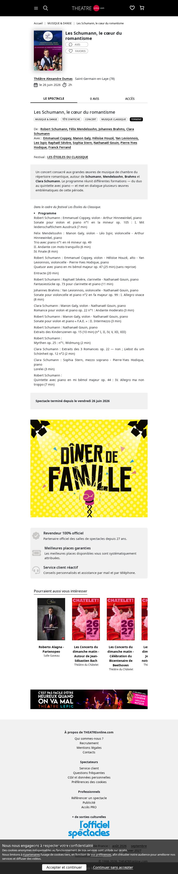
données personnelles (94, 777)
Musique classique (113, 119)
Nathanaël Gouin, (107, 143)
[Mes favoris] (132, 8)
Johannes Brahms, (112, 129)
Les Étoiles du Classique (67, 157)
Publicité (89, 802)
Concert (90, 119)
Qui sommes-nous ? (89, 738)
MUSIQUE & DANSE (46, 119)
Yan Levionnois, (127, 138)
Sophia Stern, (83, 143)
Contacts (89, 752)
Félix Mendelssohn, (83, 129)
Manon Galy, (82, 138)
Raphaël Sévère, (60, 143)
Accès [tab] (130, 99)
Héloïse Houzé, (103, 138)
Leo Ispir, (40, 143)
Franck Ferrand (59, 147)
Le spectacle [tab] (53, 98)
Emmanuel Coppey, (57, 138)
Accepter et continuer (64, 867)
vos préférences (101, 854)
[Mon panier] (142, 8)
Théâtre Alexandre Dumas (53, 79)
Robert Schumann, (54, 129)
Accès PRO (89, 807)
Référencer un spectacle (89, 798)
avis (77, 44)
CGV (71, 777)
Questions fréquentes (89, 773)
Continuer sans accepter (113, 867)
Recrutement (89, 743)
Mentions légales (89, 748)
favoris (80, 51)
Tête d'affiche (71, 119)
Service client (89, 768)
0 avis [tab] (94, 99)
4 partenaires (31, 854)
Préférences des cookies (89, 782)
